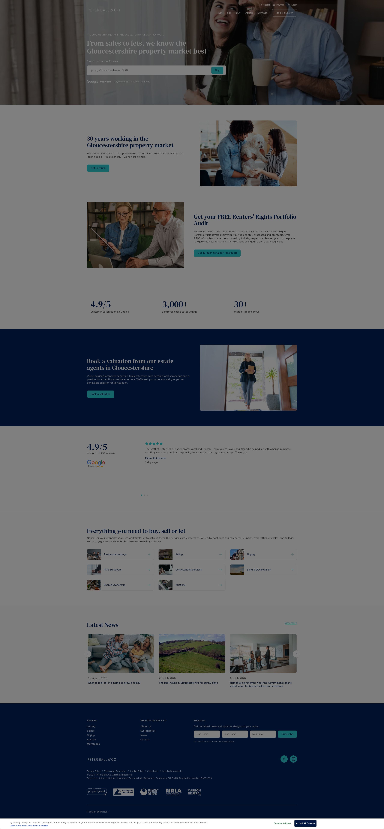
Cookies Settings (282, 823)
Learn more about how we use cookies (29, 826)
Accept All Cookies (305, 823)
